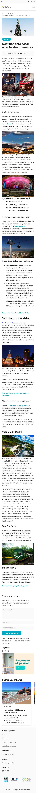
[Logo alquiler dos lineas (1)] (6, 7)
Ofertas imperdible (8, 754)
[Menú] (33, 7)
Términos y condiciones (9, 763)
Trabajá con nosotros (9, 746)
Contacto (5, 738)
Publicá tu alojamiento (9, 742)
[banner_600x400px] (18, 663)
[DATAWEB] (6, 779)
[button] (2, 1)
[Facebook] (28, 1)
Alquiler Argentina (19, 53)
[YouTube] (31, 1)
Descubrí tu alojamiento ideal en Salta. (15, 313)
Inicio (3, 734)
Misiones (13, 406)
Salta (9, 124)
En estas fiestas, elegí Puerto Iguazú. (15, 586)
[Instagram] (34, 1)
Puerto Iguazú (22, 406)
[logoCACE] (26, 779)
